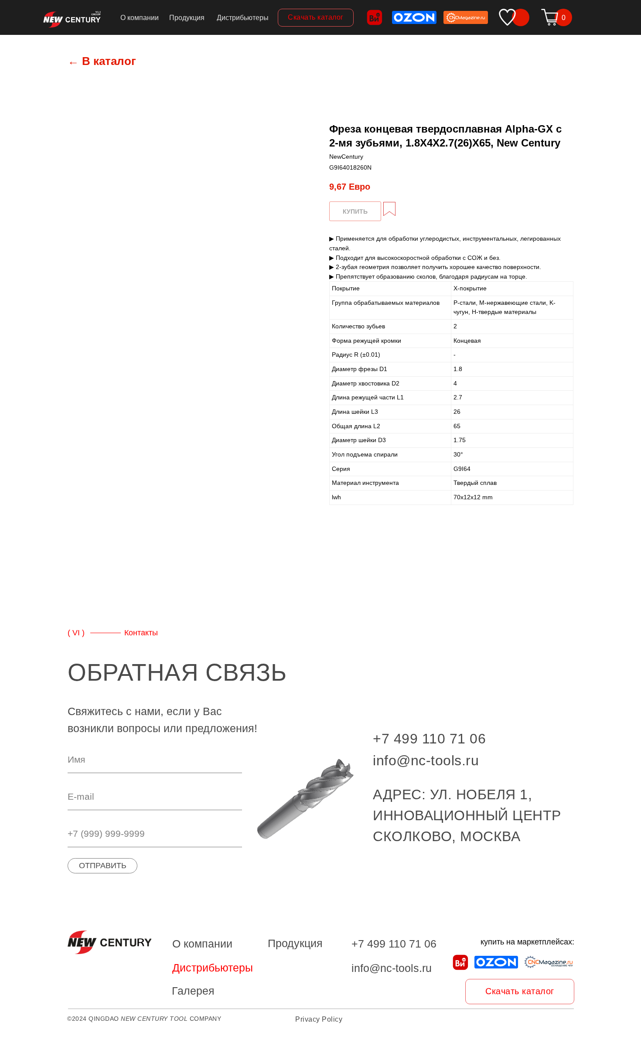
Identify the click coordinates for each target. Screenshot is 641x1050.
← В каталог (102, 61)
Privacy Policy (318, 1019)
